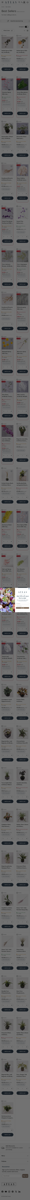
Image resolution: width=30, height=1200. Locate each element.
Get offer (22, 607)
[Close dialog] (29, 588)
